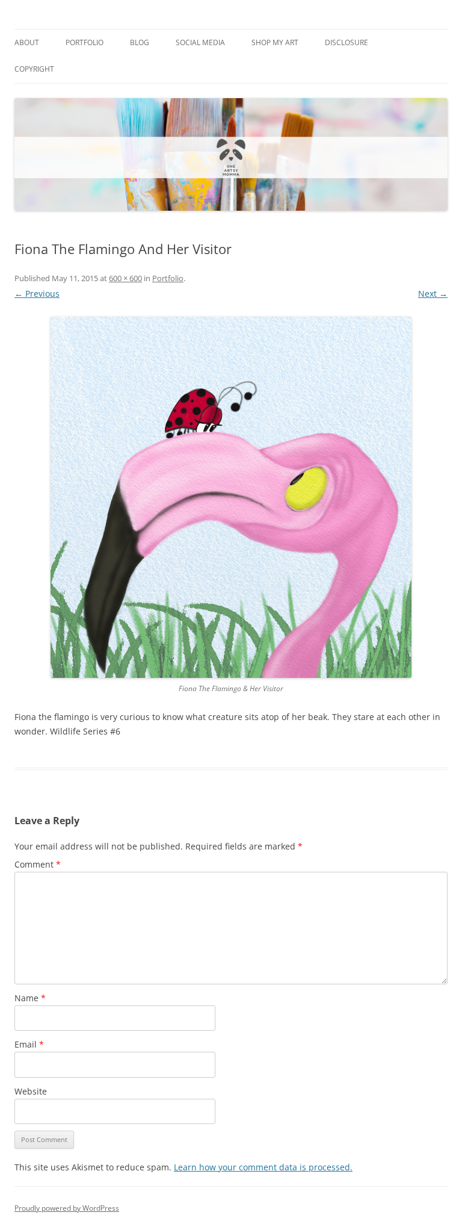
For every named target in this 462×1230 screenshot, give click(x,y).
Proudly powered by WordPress (66, 1208)
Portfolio (84, 42)
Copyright (34, 69)
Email (29, 1044)
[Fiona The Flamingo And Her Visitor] (231, 497)
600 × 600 (125, 278)
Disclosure (346, 42)
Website (30, 1091)
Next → (433, 293)
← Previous (37, 293)
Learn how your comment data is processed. (263, 1167)
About (26, 42)
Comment (37, 864)
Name (30, 998)
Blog (139, 42)
